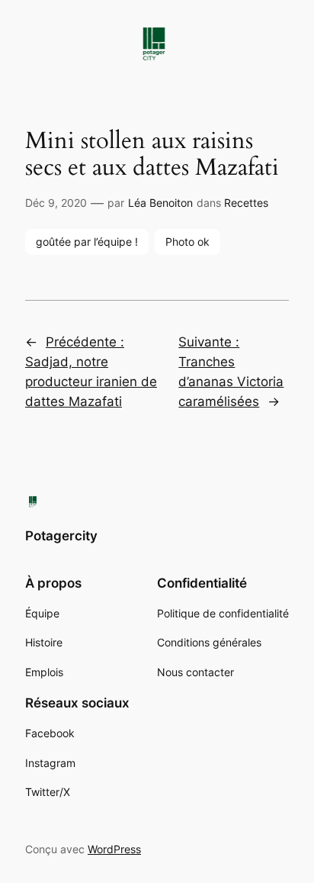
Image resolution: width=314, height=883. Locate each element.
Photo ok (187, 241)
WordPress (114, 849)
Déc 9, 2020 (56, 202)
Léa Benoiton (160, 202)
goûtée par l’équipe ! (87, 241)
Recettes (246, 202)
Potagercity (61, 535)
